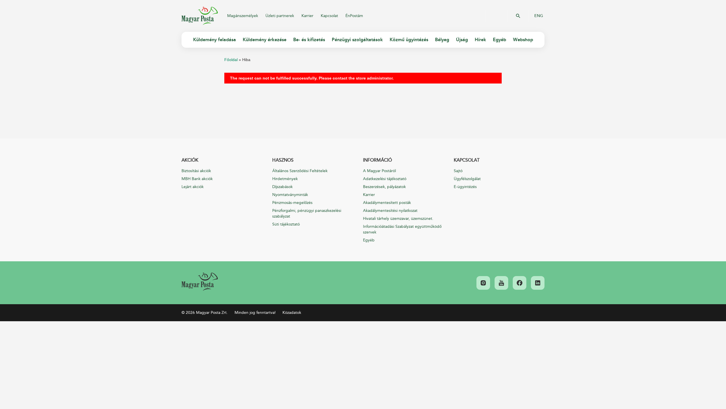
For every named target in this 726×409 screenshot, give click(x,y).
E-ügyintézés (465, 186)
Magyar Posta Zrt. (200, 16)
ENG (538, 16)
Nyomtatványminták (290, 194)
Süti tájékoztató (286, 224)
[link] (200, 282)
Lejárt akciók (193, 186)
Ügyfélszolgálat (467, 178)
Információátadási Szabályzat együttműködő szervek (402, 229)
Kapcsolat (329, 15)
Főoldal (231, 59)
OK (518, 16)
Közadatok (291, 312)
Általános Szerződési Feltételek (300, 170)
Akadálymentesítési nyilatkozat (390, 210)
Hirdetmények (285, 178)
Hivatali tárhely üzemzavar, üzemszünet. (398, 218)
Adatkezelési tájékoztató (384, 178)
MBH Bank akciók (197, 178)
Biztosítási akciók (196, 170)
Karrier (307, 15)
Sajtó (458, 170)
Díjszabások (282, 186)
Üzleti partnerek (279, 15)
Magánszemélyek (242, 15)
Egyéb (369, 240)
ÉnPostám (354, 15)
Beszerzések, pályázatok (384, 186)
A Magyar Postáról (379, 170)
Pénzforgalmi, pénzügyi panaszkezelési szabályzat (306, 213)
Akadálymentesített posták (387, 202)
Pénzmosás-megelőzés (292, 202)
